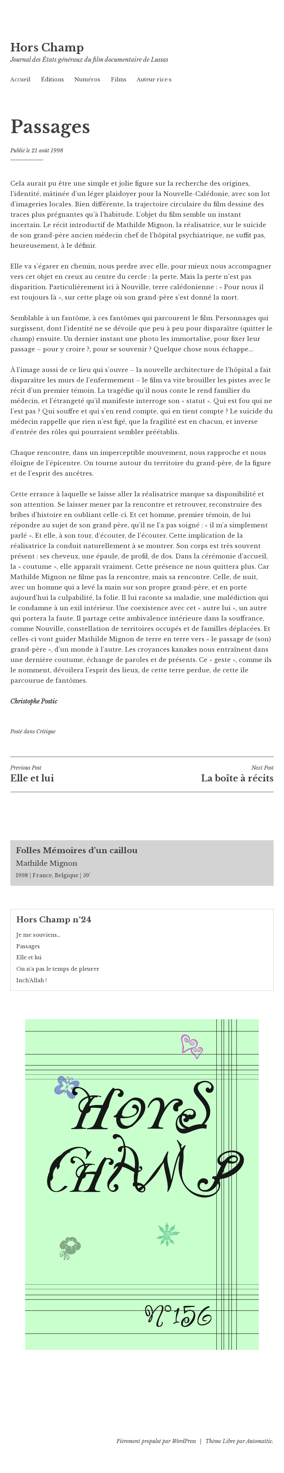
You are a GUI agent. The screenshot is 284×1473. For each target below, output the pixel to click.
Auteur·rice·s (154, 79)
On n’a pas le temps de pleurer (57, 969)
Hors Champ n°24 (53, 920)
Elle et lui (28, 957)
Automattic (259, 1441)
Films (118, 79)
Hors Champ (47, 47)
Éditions (52, 79)
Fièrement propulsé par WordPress (156, 1441)
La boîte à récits (237, 774)
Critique (45, 731)
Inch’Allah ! (31, 980)
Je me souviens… (38, 935)
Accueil (20, 79)
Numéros (87, 79)
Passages (28, 946)
